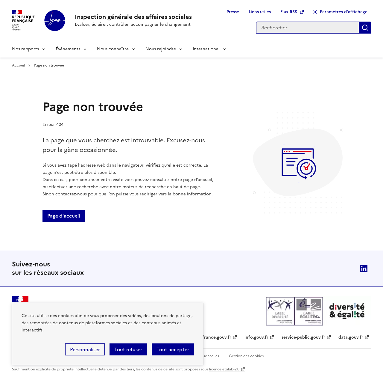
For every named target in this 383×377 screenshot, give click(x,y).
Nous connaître (113, 49)
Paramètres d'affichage (343, 12)
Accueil (18, 65)
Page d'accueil (63, 215)
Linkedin (364, 268)
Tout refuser (128, 349)
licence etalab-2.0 (224, 369)
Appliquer (365, 28)
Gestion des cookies (246, 356)
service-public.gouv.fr (303, 337)
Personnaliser (85, 349)
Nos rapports (25, 49)
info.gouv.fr (256, 337)
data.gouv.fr (350, 337)
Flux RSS (288, 12)
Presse (233, 12)
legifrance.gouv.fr (213, 337)
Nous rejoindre (160, 49)
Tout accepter (172, 349)
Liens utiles (260, 12)
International (206, 49)
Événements (68, 49)
